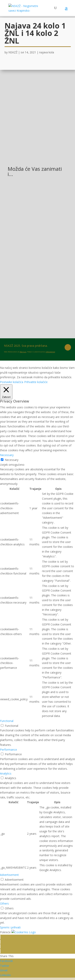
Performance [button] (8, 749)
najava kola (46, 52)
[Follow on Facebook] (68, 347)
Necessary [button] (7, 455)
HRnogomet (50, 352)
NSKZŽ (12, 52)
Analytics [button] (5, 773)
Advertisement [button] (9, 875)
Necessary (11, 460)
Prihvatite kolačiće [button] (36, 382)
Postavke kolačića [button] (11, 382)
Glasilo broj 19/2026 (26, 196)
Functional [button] (6, 721)
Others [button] (4, 903)
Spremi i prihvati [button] (10, 927)
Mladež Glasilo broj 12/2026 (32, 244)
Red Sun (23, 352)
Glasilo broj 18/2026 (26, 292)
